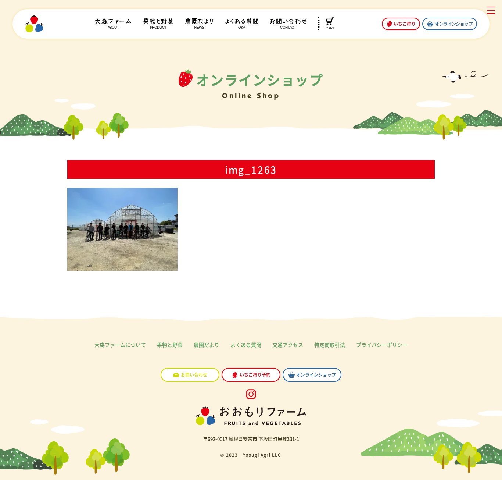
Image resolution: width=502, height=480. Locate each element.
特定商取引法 (329, 344)
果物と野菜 (158, 23)
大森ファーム (113, 23)
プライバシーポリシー (382, 344)
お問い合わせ (288, 23)
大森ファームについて (120, 344)
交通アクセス (287, 344)
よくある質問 (242, 23)
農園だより (199, 23)
